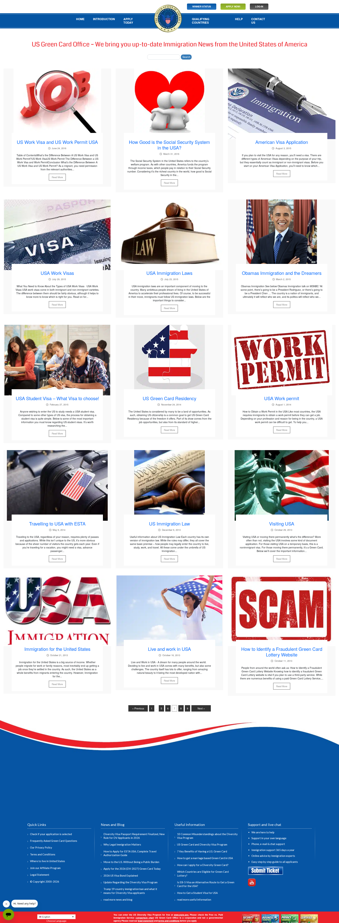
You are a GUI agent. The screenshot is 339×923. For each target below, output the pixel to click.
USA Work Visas (57, 273)
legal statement (145, 920)
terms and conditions (168, 920)
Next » (201, 708)
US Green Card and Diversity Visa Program (202, 844)
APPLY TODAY (128, 21)
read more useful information (194, 899)
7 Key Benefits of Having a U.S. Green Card (202, 851)
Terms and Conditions (42, 854)
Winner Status (201, 6)
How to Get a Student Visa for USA (197, 892)
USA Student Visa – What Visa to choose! (57, 398)
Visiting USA (281, 523)
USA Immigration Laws (169, 273)
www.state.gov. (181, 914)
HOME (80, 19)
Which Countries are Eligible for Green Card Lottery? (203, 873)
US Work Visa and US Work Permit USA (57, 142)
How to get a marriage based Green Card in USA (205, 858)
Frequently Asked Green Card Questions (53, 840)
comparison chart (145, 917)
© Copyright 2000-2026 (44, 881)
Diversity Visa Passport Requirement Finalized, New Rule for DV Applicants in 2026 (134, 835)
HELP (239, 19)
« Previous (138, 708)
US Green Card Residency (169, 398)
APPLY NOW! (233, 6)
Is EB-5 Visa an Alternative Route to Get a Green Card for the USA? (205, 884)
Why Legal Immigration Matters (122, 844)
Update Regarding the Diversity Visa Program (130, 882)
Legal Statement (39, 874)
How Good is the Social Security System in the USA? (169, 145)
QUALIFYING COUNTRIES (200, 21)
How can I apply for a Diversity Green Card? (202, 865)
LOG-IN (259, 6)
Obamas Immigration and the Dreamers (282, 273)
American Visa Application (281, 142)
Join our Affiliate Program (45, 868)
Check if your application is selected (51, 834)
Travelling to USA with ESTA (57, 523)
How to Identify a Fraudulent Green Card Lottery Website (281, 652)
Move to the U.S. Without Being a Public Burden (131, 862)
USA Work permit (281, 398)
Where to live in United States (47, 861)
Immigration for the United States (57, 649)
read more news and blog (117, 899)
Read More (57, 177)
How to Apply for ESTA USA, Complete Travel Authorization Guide (129, 853)
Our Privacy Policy (41, 847)
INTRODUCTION (104, 19)
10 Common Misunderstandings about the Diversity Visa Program (207, 835)
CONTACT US (258, 21)
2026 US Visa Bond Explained (120, 875)
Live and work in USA (169, 649)
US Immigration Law (169, 523)
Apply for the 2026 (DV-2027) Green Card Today (132, 868)
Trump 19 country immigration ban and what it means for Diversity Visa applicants (130, 890)
